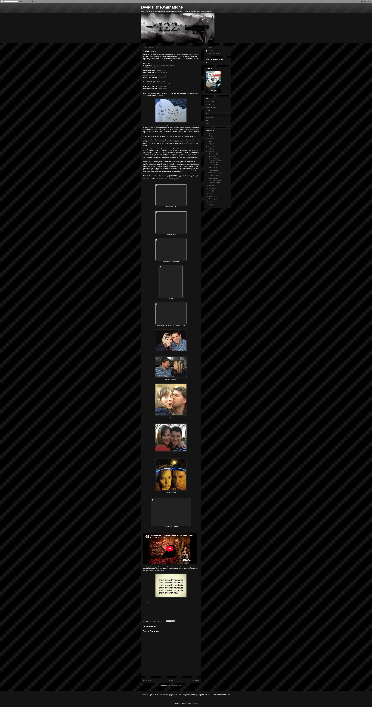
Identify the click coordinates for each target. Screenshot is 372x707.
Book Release (210, 101)
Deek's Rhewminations (162, 7)
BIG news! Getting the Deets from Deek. (164, 65)
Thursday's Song (162, 86)
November (212, 156)
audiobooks (209, 117)
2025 (209, 136)
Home (171, 681)
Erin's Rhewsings (162, 72)
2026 (209, 133)
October (212, 185)
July (210, 191)
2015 (209, 149)
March (211, 196)
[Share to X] (170, 621)
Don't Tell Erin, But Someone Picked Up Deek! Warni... (216, 160)
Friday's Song (213, 167)
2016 (209, 146)
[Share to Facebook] (172, 621)
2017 (209, 144)
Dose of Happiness (211, 107)
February (212, 199)
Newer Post (147, 681)
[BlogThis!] (168, 621)
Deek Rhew (211, 51)
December (212, 154)
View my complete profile (213, 53)
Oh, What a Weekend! (216, 165)
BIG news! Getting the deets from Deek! (215, 181)
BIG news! (157, 67)
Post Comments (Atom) (175, 685)
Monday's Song (161, 70)
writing (208, 123)
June (211, 193)
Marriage (208, 114)
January (212, 201)
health (207, 120)
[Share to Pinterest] (174, 621)
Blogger (196, 703)
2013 (209, 205)
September (213, 188)
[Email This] (167, 621)
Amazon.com (159, 696)
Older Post (195, 681)
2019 (209, 138)
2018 (209, 141)
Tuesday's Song (161, 75)
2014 (209, 151)
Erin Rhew (209, 111)
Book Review (210, 104)
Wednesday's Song (164, 81)
